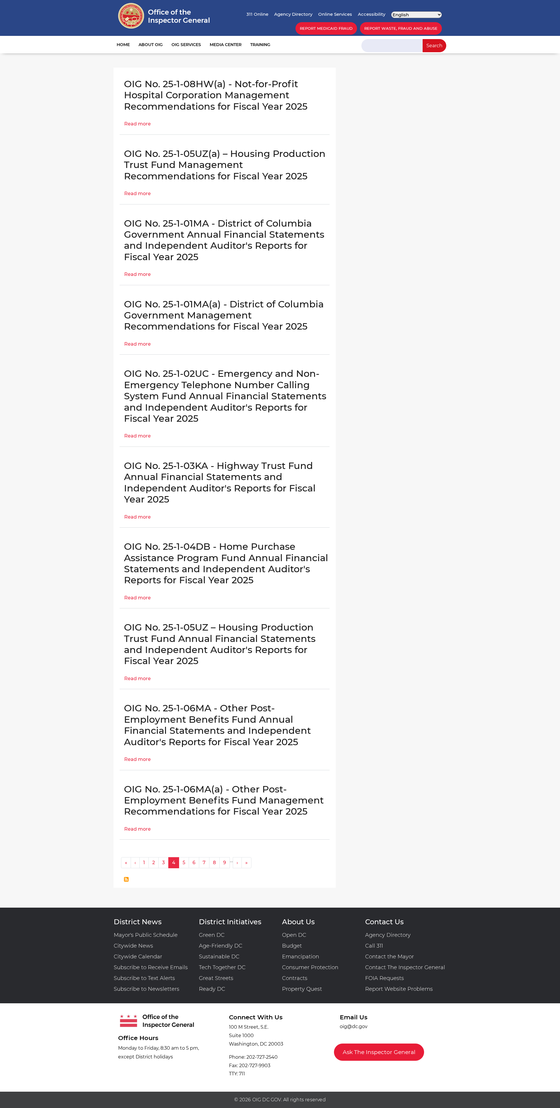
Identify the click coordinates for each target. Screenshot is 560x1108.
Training (260, 44)
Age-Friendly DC (220, 946)
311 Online (257, 14)
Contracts (294, 978)
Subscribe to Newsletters (146, 989)
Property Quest (302, 989)
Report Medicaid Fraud (326, 28)
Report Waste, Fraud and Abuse (401, 28)
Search (434, 45)
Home (123, 44)
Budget (292, 946)
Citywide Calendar (138, 956)
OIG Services (186, 44)
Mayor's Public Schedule (146, 935)
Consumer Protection (310, 967)
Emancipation (300, 956)
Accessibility (371, 14)
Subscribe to (126, 879)
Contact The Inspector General (405, 967)
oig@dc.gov (354, 1026)
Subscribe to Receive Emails (151, 967)
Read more (137, 124)
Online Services (335, 14)
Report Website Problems (399, 989)
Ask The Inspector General (379, 1052)
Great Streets (216, 978)
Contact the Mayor (389, 956)
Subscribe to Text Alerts (144, 978)
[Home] (164, 15)
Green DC (212, 935)
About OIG (151, 44)
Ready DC (212, 989)
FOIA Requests (384, 978)
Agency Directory (293, 14)
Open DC (294, 935)
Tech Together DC (222, 967)
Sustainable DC (219, 956)
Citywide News (133, 946)
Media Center (226, 44)
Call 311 (374, 946)
